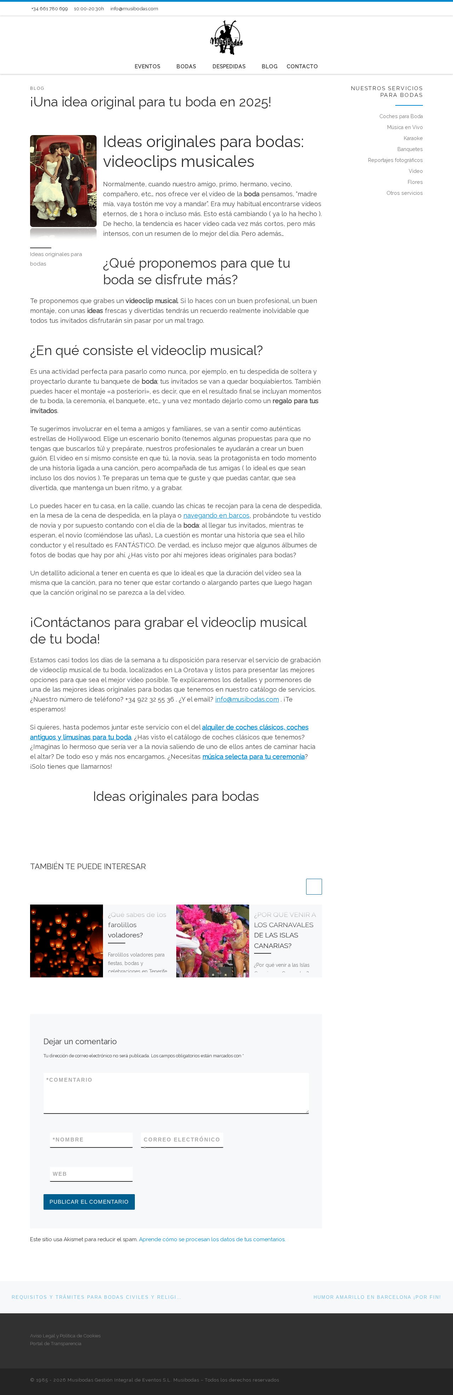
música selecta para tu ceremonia (253, 756)
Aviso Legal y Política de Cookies (65, 1335)
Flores (415, 182)
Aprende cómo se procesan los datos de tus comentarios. (212, 1239)
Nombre (68, 1140)
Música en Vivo (405, 127)
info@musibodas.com (247, 699)
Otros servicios (404, 193)
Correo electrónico (182, 1144)
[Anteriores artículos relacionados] (297, 887)
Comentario (69, 1080)
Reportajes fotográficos (395, 160)
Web (60, 1174)
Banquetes (410, 149)
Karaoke (413, 138)
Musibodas (186, 1380)
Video (416, 171)
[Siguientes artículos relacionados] (314, 887)
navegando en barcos (216, 515)
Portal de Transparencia (55, 1343)
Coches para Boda (401, 116)
